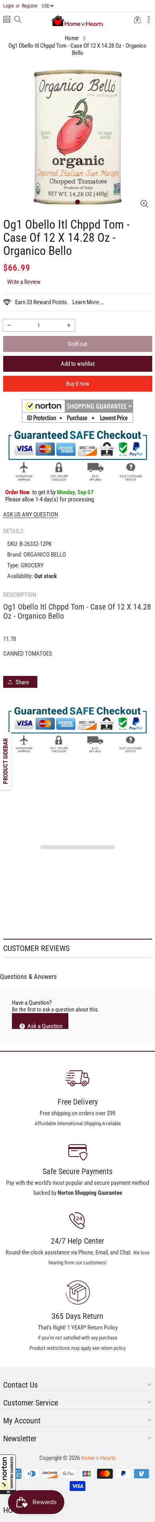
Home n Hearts (98, 1458)
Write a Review (24, 281)
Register (27, 6)
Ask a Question (44, 1026)
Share (22, 682)
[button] (8, 1474)
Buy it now (77, 383)
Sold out (77, 343)
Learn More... (88, 302)
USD (46, 6)
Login (8, 6)
